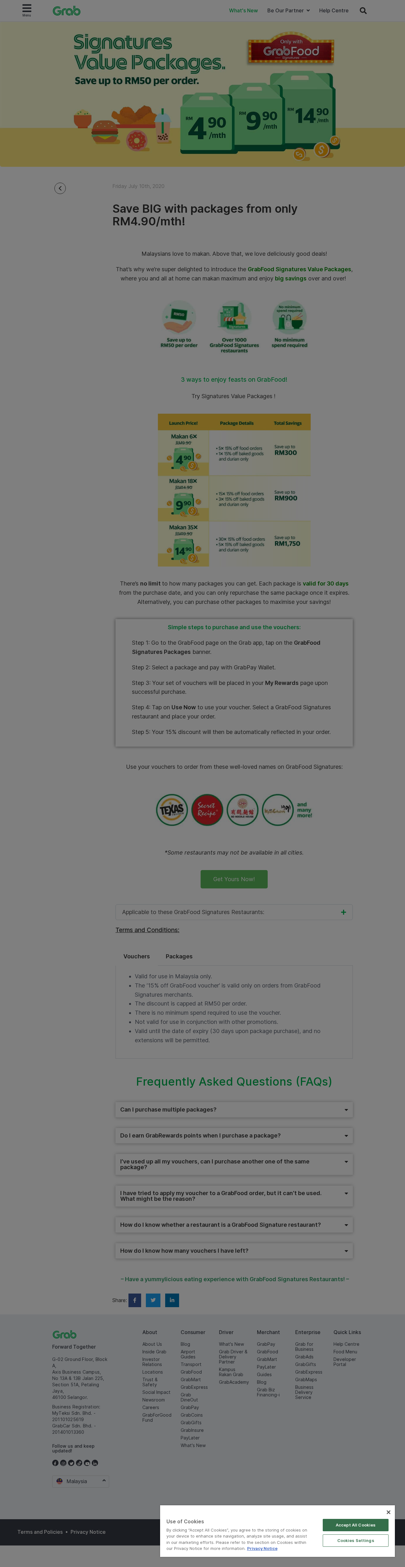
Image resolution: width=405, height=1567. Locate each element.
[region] (277, 1531)
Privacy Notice (262, 1548)
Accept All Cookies (356, 1524)
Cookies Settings (355, 1540)
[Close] (388, 1512)
